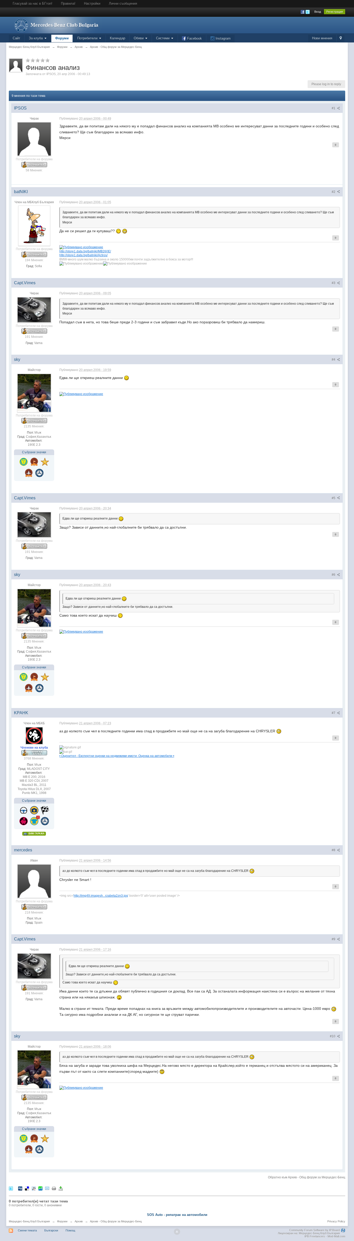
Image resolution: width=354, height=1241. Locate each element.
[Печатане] (54, 1188)
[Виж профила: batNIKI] (34, 225)
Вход (317, 11)
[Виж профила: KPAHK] (34, 735)
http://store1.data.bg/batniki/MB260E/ (85, 251)
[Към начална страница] (55, 25)
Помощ (70, 1230)
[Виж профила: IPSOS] (34, 139)
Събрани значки (34, 452)
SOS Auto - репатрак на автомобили (177, 1215)
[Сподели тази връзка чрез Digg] (20, 1188)
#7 (334, 713)
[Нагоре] (177, 1232)
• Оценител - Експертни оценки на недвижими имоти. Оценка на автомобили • (116, 755)
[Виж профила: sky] (34, 393)
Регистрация (334, 11)
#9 (334, 939)
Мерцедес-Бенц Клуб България (29, 1221)
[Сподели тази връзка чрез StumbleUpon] (40, 1188)
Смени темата (27, 1230)
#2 (334, 192)
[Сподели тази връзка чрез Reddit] (34, 1188)
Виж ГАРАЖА (36, 833)
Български (51, 1230)
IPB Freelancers (315, 1236)
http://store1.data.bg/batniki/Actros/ (83, 255)
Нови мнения (322, 38)
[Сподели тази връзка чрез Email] (47, 1188)
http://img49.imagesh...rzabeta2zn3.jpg (101, 895)
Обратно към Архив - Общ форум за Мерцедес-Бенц (306, 1177)
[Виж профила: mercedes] (34, 881)
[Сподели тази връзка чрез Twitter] (11, 1188)
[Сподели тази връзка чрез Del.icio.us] (27, 1188)
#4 (334, 359)
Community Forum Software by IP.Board (314, 1230)
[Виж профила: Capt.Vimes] (34, 309)
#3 (334, 283)
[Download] (61, 1188)
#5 (334, 498)
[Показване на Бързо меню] (340, 38)
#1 (334, 108)
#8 (334, 850)
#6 (334, 574)
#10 (333, 1036)
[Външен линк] (81, 247)
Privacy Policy (336, 1221)
